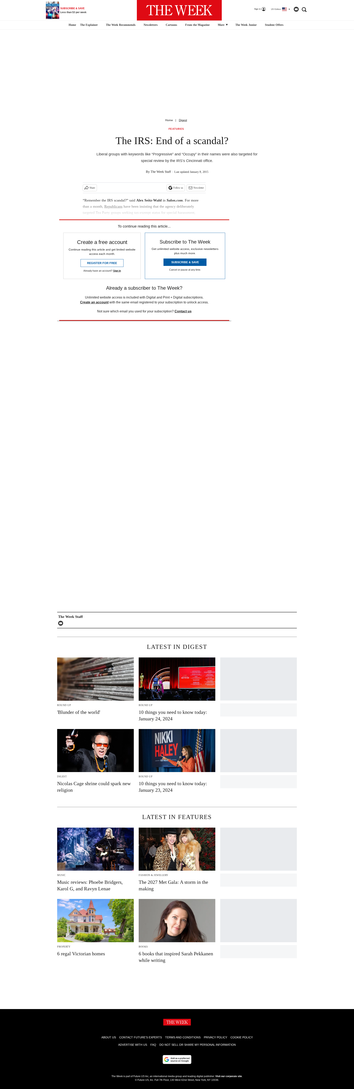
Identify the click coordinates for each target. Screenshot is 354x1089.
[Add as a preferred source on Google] (177, 1059)
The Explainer (89, 24)
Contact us (183, 311)
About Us (108, 1037)
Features (176, 129)
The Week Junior (246, 24)
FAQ (153, 1044)
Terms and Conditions (183, 1037)
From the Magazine (197, 24)
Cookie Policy (241, 1037)
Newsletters (151, 24)
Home (169, 120)
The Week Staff (161, 171)
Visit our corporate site (228, 1076)
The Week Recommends (120, 24)
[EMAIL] (61, 623)
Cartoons (171, 24)
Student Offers (274, 24)
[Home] (72, 25)
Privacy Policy (215, 1037)
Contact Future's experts (140, 1037)
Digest (183, 120)
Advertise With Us (132, 1044)
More (221, 24)
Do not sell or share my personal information (197, 1044)
